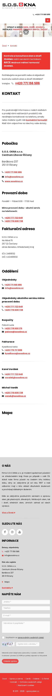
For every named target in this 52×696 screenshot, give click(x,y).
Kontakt (13, 45)
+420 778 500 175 (13, 328)
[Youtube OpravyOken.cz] (20, 532)
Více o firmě (8, 512)
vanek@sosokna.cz (15, 396)
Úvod (4, 45)
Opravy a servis (16, 678)
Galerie (36, 678)
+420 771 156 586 (42, 14)
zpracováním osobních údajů (31, 637)
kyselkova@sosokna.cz (17, 353)
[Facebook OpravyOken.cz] (5, 532)
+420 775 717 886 (13, 350)
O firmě (45, 678)
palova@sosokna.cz (16, 331)
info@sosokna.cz (14, 288)
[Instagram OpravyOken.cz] (12, 532)
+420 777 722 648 (14, 217)
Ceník (28, 678)
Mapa (7, 582)
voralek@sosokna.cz (16, 377)
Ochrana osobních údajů (31, 682)
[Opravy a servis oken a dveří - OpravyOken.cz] (19, 6)
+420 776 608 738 (14, 221)
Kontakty (6, 587)
